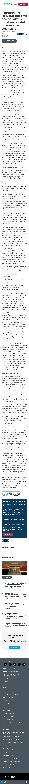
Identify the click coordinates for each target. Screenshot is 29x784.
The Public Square (8, 768)
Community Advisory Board (10, 694)
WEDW (12, 672)
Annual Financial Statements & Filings (13, 742)
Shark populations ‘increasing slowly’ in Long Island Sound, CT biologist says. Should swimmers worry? (16, 616)
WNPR (10, 674)
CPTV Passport (7, 729)
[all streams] (27, 782)
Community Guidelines (9, 726)
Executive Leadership (9, 684)
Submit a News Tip (8, 710)
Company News (7, 681)
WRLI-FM (18, 674)
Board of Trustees (8, 691)
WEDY (16, 672)
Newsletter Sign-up (8, 713)
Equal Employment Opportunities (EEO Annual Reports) (14, 733)
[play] (2, 782)
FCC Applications (7, 752)
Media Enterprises (8, 697)
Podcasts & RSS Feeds (9, 716)
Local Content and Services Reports (13, 764)
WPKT (14, 674)
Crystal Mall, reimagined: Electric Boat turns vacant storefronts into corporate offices (14, 605)
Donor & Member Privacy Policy (11, 736)
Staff (4, 688)
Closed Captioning (8, 749)
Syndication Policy (8, 755)
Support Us (6, 707)
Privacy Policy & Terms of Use (11, 739)
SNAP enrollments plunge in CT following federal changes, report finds (16, 625)
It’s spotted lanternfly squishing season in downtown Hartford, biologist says (16, 595)
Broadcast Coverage (8, 745)
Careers (5, 700)
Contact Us (6, 703)
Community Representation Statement (14, 722)
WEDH (4, 672)
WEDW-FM (5, 674)
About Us (5, 678)
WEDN (8, 672)
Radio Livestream (8, 719)
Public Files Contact (7, 675)
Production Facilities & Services (11, 761)
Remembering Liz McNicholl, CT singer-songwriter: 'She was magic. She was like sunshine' (15, 585)
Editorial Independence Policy (11, 758)
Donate (23, 4)
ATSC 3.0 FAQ (16, 675)
